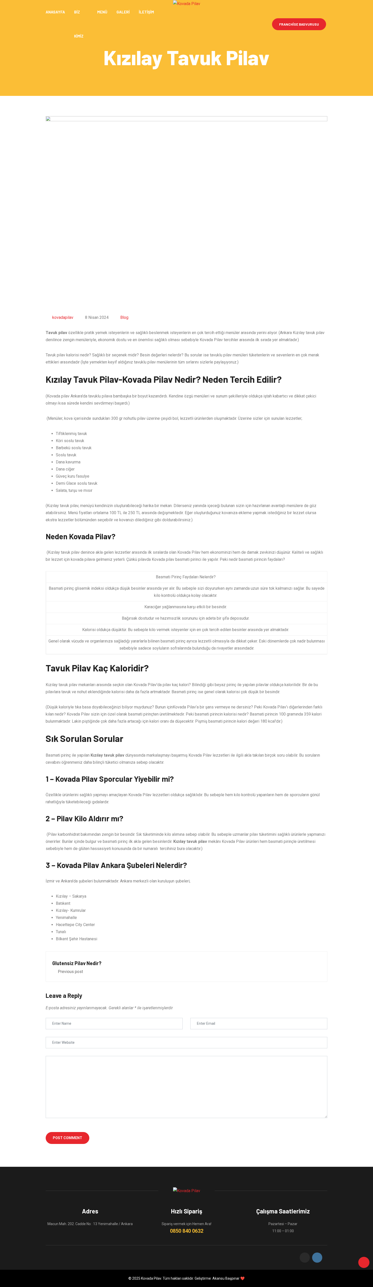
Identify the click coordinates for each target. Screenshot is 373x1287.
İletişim (146, 12)
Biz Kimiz (78, 24)
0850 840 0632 (186, 1231)
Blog (124, 317)
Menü (102, 12)
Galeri (123, 12)
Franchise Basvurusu (299, 24)
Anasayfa (55, 12)
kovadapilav (62, 317)
